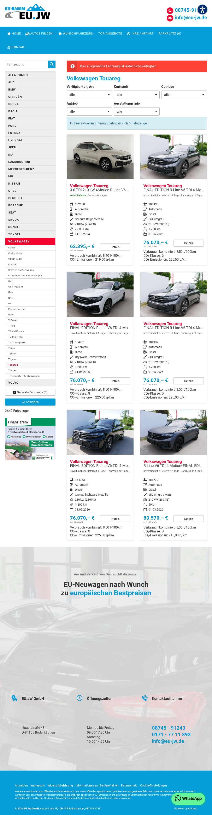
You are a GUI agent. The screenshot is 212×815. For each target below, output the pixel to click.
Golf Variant (15, 286)
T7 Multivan (15, 337)
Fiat (11, 118)
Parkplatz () (170, 33)
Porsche (15, 205)
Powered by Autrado (185, 808)
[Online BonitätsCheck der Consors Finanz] (30, 439)
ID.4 (10, 298)
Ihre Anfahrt (142, 33)
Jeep (12, 147)
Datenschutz (129, 785)
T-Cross (13, 320)
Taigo (11, 348)
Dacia (13, 111)
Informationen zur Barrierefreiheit (97, 785)
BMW (12, 89)
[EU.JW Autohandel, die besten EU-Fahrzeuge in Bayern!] (28, 13)
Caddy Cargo (15, 253)
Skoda (13, 219)
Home (16, 33)
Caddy (12, 247)
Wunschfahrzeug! (78, 33)
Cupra (13, 104)
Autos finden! (42, 33)
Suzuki (13, 227)
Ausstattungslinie (127, 103)
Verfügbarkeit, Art (80, 87)
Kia (10, 154)
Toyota (14, 234)
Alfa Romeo (18, 75)
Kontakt (19, 47)
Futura (14, 133)
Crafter (12, 264)
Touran (12, 370)
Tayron (12, 353)
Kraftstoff (121, 87)
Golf (10, 281)
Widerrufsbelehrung (60, 785)
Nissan (14, 183)
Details (115, 247)
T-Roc (11, 326)
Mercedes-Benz (21, 169)
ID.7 (10, 303)
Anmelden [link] (32, 402)
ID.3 (10, 292)
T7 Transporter (17, 342)
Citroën (15, 96)
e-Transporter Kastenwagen (25, 275)
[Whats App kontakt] (188, 799)
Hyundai (15, 140)
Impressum (37, 785)
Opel (12, 190)
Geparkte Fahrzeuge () (32, 392)
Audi (12, 82)
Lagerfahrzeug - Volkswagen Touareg (173, 475)
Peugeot (15, 198)
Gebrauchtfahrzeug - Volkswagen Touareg (100, 200)
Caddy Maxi (15, 259)
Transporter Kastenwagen (24, 376)
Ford (12, 125)
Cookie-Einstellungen (153, 785)
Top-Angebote (110, 33)
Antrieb (72, 103)
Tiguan (12, 359)
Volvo (13, 382)
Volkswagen (19, 241)
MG (10, 176)
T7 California (16, 331)
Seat (12, 212)
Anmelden (21, 785)
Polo (11, 314)
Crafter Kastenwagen (21, 270)
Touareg (13, 365)
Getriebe (167, 87)
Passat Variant (17, 309)
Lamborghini (19, 161)
